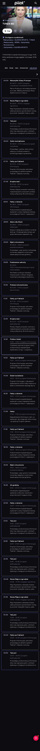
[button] (37, 74)
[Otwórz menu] (4, 3)
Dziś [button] (6, 68)
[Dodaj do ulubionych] (15, 31)
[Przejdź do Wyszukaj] (36, 3)
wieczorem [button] (24, 68)
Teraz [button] (11, 68)
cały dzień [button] (33, 68)
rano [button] (16, 68)
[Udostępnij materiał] (20, 31)
